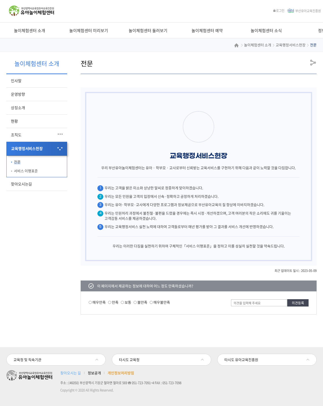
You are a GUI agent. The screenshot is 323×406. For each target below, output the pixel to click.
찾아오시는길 (21, 184)
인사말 (16, 80)
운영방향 (18, 94)
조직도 (16, 135)
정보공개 (94, 373)
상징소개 (18, 107)
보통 (128, 302)
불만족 (142, 302)
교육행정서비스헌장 (27, 148)
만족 (115, 302)
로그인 (280, 10)
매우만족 (99, 302)
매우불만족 (161, 302)
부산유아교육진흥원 (308, 11)
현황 (14, 121)
